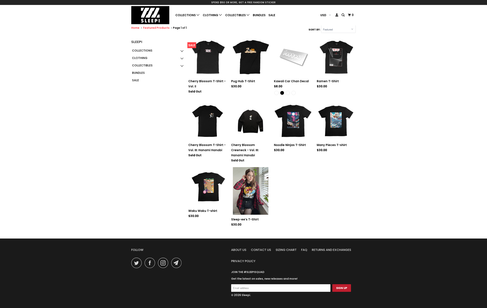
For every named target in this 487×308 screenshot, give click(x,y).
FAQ (304, 250)
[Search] (343, 15)
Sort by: (315, 29)
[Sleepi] (150, 15)
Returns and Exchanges (331, 250)
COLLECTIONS (186, 15)
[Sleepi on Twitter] (137, 263)
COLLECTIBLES (236, 15)
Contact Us (261, 250)
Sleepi (246, 295)
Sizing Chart (286, 250)
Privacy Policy (243, 261)
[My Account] (337, 15)
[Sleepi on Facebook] (151, 263)
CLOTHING (211, 15)
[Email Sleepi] (177, 263)
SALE (271, 15)
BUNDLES (259, 15)
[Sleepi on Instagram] (164, 263)
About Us (238, 250)
